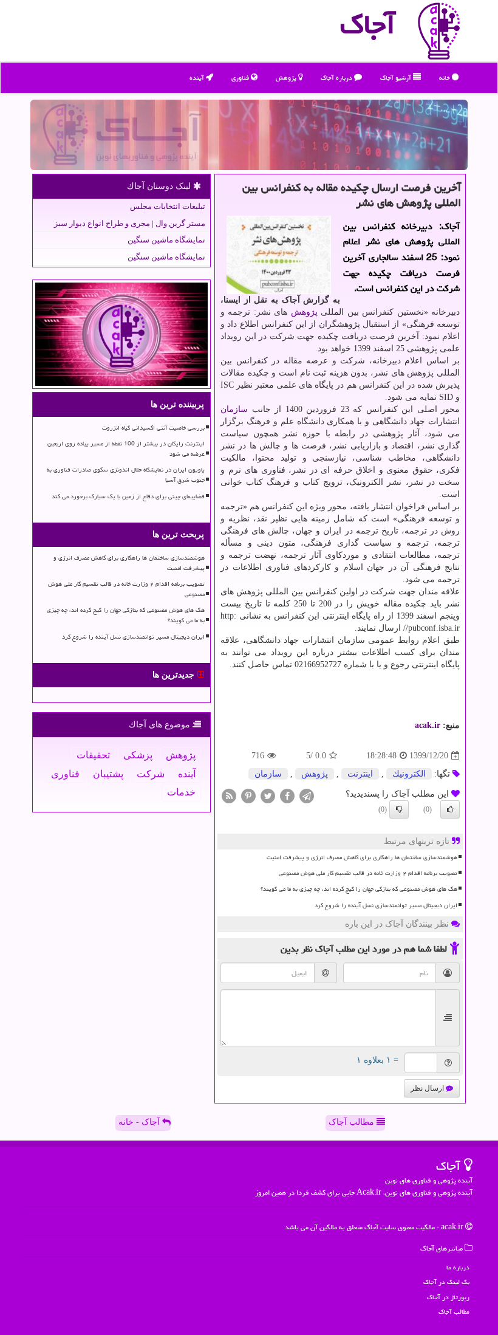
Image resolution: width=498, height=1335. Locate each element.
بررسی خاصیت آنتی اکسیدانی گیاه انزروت (153, 428)
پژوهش (287, 77)
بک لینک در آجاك (446, 1281)
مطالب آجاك (453, 1311)
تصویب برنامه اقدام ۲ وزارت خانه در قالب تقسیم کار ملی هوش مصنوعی (368, 873)
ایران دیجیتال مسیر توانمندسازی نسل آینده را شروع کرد (386, 905)
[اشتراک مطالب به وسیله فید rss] (228, 795)
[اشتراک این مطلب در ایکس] (267, 795)
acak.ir (427, 725)
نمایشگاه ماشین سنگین (166, 239)
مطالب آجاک (353, 1122)
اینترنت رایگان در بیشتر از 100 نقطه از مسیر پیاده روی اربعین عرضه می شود (126, 449)
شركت (151, 774)
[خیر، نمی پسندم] (399, 809)
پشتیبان (108, 774)
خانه (445, 77)
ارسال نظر (428, 1088)
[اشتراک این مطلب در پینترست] (248, 795)
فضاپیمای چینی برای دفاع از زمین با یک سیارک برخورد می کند (128, 496)
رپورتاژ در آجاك (448, 1297)
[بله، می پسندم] (450, 809)
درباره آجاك (337, 77)
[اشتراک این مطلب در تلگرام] (306, 795)
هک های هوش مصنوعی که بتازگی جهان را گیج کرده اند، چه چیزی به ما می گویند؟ (359, 889)
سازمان (234, 409)
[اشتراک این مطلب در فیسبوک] (287, 795)
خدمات (181, 792)
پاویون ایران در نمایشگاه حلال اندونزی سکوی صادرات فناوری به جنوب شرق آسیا (126, 475)
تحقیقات (93, 755)
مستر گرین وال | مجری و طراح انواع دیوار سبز (129, 223)
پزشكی (137, 755)
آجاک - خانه (140, 1122)
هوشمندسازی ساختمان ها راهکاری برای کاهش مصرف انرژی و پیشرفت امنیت (362, 857)
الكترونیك (409, 773)
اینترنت (360, 773)
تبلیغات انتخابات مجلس (167, 206)
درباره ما (457, 1267)
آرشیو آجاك (396, 77)
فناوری (241, 77)
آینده (197, 77)
